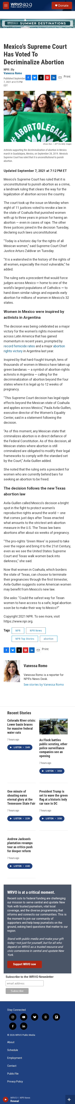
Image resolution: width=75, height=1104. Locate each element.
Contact (11, 1065)
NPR (17, 630)
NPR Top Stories (24, 638)
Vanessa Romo (13, 73)
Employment (14, 1058)
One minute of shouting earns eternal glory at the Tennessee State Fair (21, 797)
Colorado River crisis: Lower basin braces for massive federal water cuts (21, 726)
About (10, 1042)
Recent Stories (19, 713)
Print (67, 76)
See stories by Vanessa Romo (44, 684)
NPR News (36, 630)
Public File (13, 1073)
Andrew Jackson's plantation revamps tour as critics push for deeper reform (20, 845)
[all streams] (70, 1099)
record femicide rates (19, 346)
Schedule (12, 1050)
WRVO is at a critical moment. (31, 892)
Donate (63, 5)
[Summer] (37, 23)
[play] (5, 1099)
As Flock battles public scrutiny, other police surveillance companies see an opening (53, 748)
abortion (49, 638)
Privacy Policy (15, 1081)
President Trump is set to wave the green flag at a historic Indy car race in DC (53, 797)
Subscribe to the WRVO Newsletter (30, 976)
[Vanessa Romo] (12, 671)
